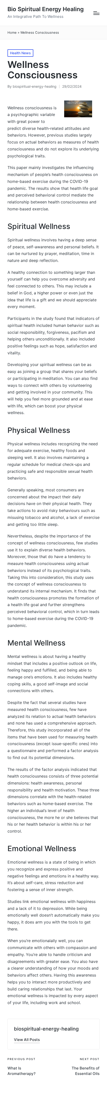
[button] (27, 1039)
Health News (20, 53)
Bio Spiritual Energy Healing (45, 9)
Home (12, 32)
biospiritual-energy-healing (46, 1029)
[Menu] (96, 13)
